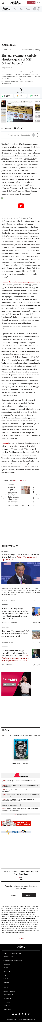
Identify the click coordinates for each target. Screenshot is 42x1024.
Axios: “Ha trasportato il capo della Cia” (19, 558)
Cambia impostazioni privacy (13, 960)
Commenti (7, 128)
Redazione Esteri (8, 600)
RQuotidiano (6, 68)
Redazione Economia (9, 622)
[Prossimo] (38, 496)
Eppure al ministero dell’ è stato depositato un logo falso (20, 156)
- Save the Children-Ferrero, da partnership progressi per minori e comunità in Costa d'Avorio (19, 800)
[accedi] (38, 3)
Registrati (29, 895)
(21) (29, 505)
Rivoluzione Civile (10, 299)
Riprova (21, 938)
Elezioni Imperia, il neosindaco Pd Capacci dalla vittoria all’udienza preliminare (13, 494)
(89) (39, 622)
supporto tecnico (11, 932)
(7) (39, 600)
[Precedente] (3, 496)
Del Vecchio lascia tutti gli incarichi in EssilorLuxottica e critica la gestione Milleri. (14, 653)
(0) (39, 642)
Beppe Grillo (29, 159)
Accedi (13, 895)
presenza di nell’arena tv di (20, 446)
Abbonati (31, 3)
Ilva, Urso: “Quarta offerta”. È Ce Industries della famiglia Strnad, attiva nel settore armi (15, 633)
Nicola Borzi (6, 665)
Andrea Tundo (7, 642)
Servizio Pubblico (8, 452)
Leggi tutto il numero (21, 764)
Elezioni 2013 (8, 45)
